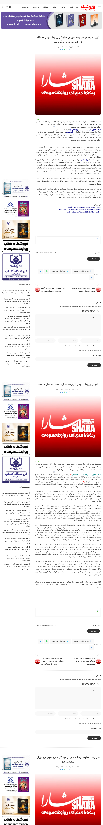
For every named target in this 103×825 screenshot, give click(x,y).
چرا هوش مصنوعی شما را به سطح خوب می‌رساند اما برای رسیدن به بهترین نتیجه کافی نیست (16, 329)
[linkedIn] (40, 271)
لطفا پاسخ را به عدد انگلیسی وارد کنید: (89, 350)
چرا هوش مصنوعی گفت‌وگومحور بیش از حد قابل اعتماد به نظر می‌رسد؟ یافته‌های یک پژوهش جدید (17, 301)
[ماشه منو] (98, 7)
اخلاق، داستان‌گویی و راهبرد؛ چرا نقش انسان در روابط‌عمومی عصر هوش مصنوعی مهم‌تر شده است (17, 310)
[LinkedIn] (62, 49)
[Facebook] (69, 49)
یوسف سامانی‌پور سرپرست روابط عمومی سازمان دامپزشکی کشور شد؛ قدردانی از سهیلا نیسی (16, 293)
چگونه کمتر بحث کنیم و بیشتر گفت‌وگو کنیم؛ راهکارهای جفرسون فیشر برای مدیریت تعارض (17, 338)
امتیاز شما (98, 311)
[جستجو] (3, 7)
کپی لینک (93, 258)
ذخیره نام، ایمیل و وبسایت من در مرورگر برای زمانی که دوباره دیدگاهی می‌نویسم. (78, 345)
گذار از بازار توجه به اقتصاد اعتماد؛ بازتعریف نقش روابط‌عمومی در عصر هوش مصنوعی (17, 346)
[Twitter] (67, 49)
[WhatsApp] (65, 49)
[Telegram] (60, 49)
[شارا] (88, 7)
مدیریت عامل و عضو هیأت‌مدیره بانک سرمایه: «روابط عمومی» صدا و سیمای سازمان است (18, 355)
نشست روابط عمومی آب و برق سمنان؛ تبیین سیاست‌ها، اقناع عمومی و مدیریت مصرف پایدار (17, 364)
